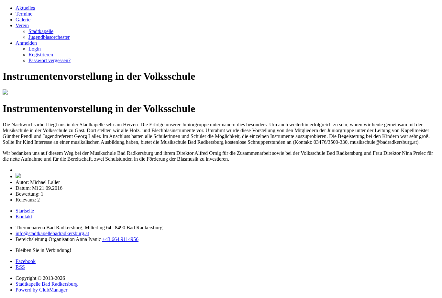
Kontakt (24, 216)
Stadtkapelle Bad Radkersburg (47, 284)
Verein (22, 25)
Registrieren (40, 54)
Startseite (25, 210)
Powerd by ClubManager (41, 289)
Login (34, 49)
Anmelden (26, 43)
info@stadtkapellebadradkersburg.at (52, 233)
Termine (24, 14)
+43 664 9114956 (120, 239)
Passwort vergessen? (49, 60)
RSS (20, 267)
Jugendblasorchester (49, 37)
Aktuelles (25, 8)
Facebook (26, 261)
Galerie (23, 19)
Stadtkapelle (40, 31)
